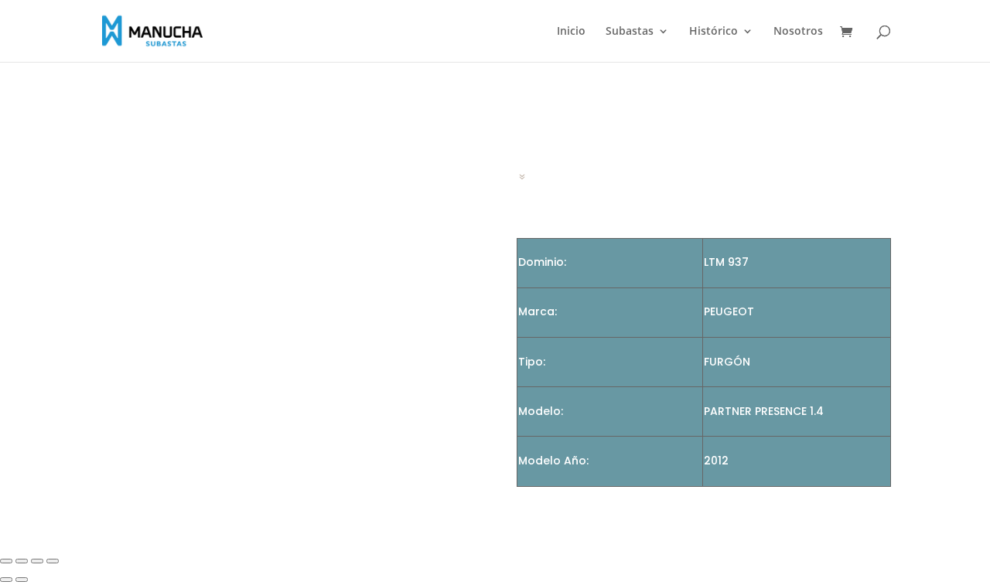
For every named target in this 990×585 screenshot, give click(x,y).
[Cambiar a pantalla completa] (21, 561)
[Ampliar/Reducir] (6, 561)
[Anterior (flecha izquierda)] (6, 579)
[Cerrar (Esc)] (52, 561)
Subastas (630, 32)
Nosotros (798, 32)
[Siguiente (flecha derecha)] (21, 579)
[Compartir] (37, 561)
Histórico (713, 32)
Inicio (571, 32)
